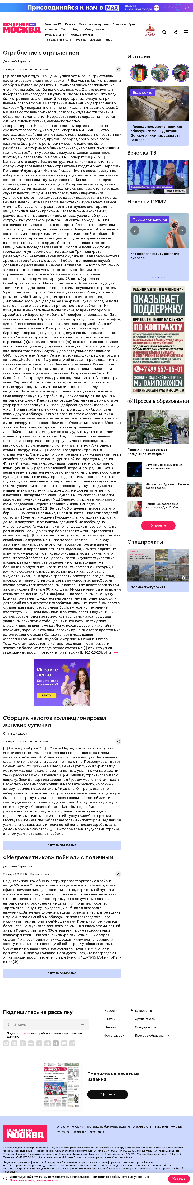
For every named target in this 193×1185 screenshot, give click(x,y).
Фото (65, 29)
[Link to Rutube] (64, 1043)
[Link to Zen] (31, 1043)
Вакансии (161, 1126)
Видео (76, 29)
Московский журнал (94, 24)
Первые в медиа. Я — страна (65, 40)
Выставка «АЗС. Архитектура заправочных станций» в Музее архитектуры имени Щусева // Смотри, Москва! (139, 72)
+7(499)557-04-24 (26, 1157)
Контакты (63, 1131)
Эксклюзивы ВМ (55, 35)
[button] (183, 72)
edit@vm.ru (66, 1157)
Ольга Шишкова (15, 733)
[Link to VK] (14, 1043)
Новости (50, 29)
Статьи (109, 1019)
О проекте (158, 525)
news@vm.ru (126, 1157)
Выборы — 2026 (101, 40)
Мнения (110, 1027)
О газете (63, 1126)
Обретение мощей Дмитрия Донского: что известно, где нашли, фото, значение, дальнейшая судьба (158, 103)
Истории (138, 56)
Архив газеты (145, 1019)
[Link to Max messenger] (6, 1043)
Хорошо (178, 1179)
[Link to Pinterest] (72, 1043)
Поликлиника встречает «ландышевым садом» (147, 451)
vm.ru (54, 1154)
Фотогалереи (114, 1035)
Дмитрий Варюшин (17, 61)
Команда (177, 1126)
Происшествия (39, 69)
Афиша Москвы (82, 35)
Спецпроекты (95, 29)
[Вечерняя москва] (25, 1133)
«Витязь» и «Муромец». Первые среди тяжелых (167, 486)
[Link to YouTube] (39, 1043)
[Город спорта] (150, 32)
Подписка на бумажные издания (108, 1126)
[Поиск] (164, 32)
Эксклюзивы (142, 92)
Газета (70, 24)
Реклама (77, 1126)
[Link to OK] (23, 1043)
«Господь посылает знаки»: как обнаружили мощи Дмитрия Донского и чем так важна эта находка (156, 133)
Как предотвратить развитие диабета (158, 230)
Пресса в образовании (129, 24)
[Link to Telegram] (47, 1043)
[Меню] (186, 32)
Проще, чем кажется (150, 219)
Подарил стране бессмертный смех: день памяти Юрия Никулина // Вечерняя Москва (160, 72)
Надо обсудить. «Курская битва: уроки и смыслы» (158, 177)
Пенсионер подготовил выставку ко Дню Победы (163, 506)
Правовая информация (88, 1131)
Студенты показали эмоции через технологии (164, 466)
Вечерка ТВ (52, 24)
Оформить (107, 1094)
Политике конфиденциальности (34, 1180)
